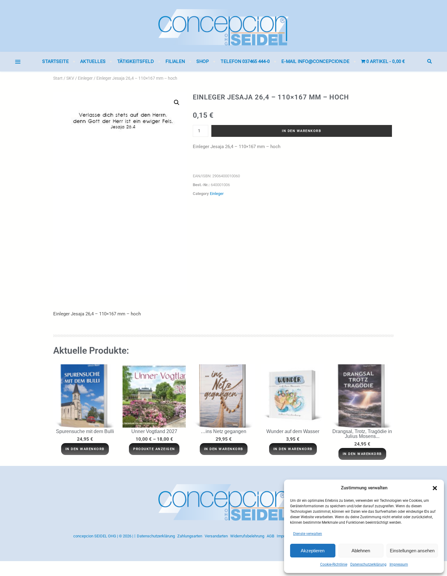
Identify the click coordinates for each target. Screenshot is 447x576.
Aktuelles (93, 61)
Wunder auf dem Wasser (292, 431)
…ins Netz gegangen (223, 431)
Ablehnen (361, 550)
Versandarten (216, 536)
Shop (202, 61)
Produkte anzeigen (154, 449)
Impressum (399, 564)
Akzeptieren (312, 550)
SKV (70, 78)
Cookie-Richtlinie (333, 564)
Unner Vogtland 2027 (154, 431)
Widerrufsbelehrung (247, 536)
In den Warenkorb (301, 131)
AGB (270, 536)
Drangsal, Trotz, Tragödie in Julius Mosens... (362, 434)
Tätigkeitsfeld (135, 61)
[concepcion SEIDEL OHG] (223, 26)
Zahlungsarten (189, 536)
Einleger (85, 78)
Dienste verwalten (307, 534)
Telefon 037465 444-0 (245, 61)
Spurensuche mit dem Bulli (85, 431)
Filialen (175, 61)
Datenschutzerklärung (368, 564)
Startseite (55, 61)
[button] (435, 488)
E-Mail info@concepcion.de (315, 61)
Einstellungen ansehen (412, 550)
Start (58, 78)
